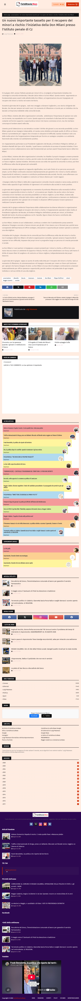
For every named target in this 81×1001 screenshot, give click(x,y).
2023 (41, 772)
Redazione (71, 4)
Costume (39, 278)
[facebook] (9, 617)
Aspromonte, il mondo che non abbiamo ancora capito (18, 563)
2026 (41, 762)
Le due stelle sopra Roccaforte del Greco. (15, 464)
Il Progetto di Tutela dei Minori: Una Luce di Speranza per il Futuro (39, 344)
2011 (40, 804)
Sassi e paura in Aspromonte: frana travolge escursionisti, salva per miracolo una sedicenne (44, 639)
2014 (40, 794)
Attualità (16, 278)
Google (4, 733)
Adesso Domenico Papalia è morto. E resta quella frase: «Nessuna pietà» (23, 428)
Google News (45, 733)
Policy (55, 998)
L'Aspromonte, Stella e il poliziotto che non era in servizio (31, 659)
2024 (41, 769)
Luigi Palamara (8, 34)
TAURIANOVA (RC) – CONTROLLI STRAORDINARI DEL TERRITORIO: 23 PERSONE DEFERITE (28, 471)
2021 (41, 778)
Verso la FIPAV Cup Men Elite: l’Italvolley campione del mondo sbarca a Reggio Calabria (27, 509)
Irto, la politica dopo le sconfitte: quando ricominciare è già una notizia (23, 450)
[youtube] (56, 617)
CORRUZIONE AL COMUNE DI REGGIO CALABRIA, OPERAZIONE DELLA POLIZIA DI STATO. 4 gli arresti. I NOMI (42, 885)
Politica (41, 693)
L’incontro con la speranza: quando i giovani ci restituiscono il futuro (14, 344)
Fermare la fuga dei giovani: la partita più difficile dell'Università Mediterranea (25, 502)
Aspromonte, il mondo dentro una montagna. (16, 556)
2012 (40, 801)
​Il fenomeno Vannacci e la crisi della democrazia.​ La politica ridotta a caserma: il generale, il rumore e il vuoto (33, 523)
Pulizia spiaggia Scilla (62, 342)
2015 (41, 791)
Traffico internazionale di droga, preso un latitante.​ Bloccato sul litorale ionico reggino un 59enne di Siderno (33, 435)
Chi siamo (62, 998)
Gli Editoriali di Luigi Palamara (50, 730)
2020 (41, 782)
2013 (41, 797)
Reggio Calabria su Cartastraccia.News (53, 740)
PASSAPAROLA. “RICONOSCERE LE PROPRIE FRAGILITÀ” (19, 457)
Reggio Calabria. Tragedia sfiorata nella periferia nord (18, 516)
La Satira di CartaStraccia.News (50, 735)
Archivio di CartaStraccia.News (11, 728)
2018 (41, 788)
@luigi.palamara (10, 870)
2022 (41, 775)
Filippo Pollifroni (58, 278)
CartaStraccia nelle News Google (51, 728)
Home (33, 998)
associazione (15, 15)
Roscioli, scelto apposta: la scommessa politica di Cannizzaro (20, 478)
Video (41, 699)
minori (68, 278)
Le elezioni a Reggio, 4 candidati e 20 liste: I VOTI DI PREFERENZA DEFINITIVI (37, 903)
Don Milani (48, 278)
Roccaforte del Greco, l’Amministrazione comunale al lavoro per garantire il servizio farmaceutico (41, 582)
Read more (6, 430)
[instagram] (40, 617)
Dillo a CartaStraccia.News (10, 730)
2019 (41, 785)
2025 (41, 766)
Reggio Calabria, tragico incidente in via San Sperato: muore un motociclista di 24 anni (42, 894)
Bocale (23, 278)
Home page (7, 15)
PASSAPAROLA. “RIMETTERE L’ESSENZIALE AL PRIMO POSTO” (20, 494)
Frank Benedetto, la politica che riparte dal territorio (18, 442)
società (17, 280)
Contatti (56, 4)
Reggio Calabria (7, 280)
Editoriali (41, 686)
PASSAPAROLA (45, 737)
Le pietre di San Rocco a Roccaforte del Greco (27, 668)
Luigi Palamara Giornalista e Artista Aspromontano (18, 737)
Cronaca (41, 683)
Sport (41, 696)
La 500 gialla (7, 548)
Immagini (5, 735)
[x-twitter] (25, 617)
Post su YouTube (7, 740)
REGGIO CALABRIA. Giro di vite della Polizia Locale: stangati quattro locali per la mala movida (44, 649)
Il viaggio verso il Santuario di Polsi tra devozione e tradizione (33, 591)
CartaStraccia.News (73, 998)
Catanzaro (31, 278)
